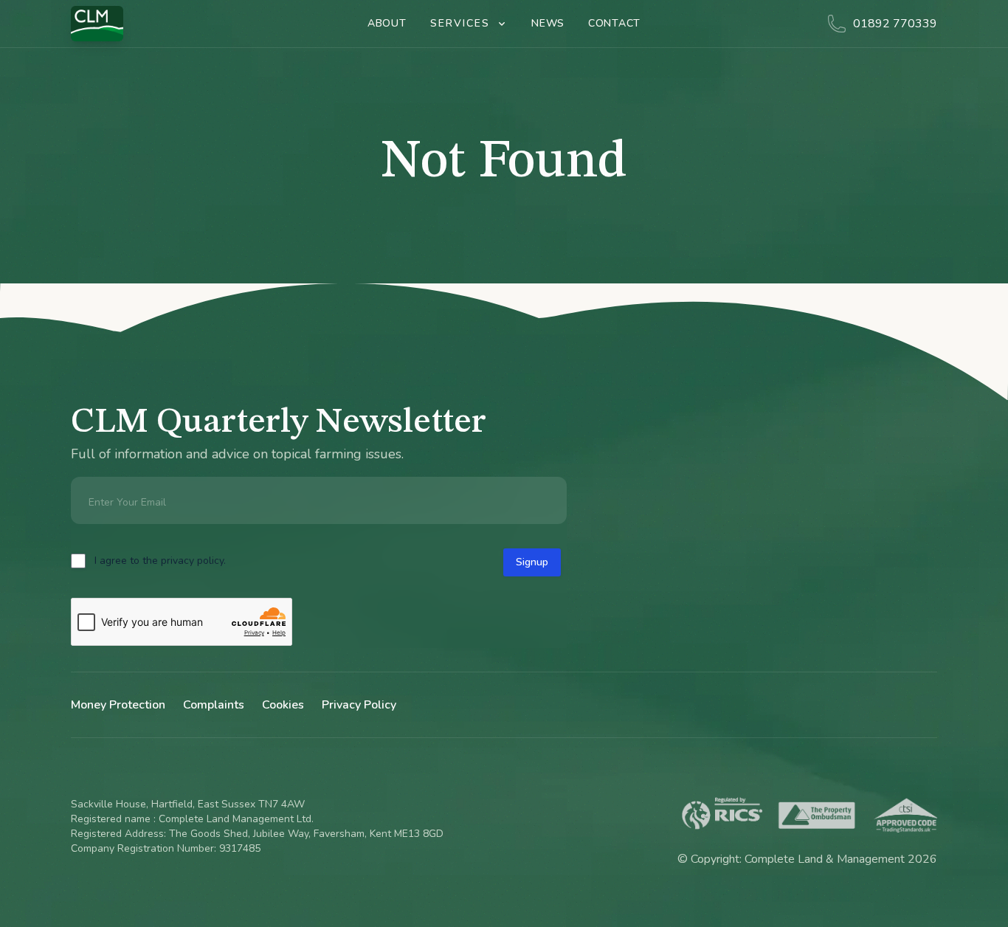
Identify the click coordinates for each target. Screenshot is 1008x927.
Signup (532, 562)
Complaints (213, 705)
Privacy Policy (359, 705)
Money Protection (118, 705)
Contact (614, 23)
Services (460, 23)
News (548, 23)
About (387, 23)
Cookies (283, 705)
